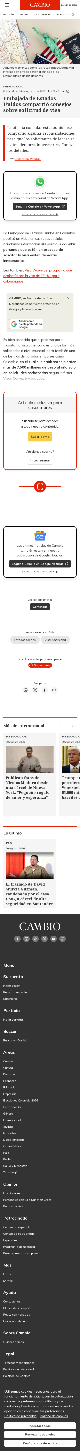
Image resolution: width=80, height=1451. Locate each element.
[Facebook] (17, 939)
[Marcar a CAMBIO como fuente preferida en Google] (40, 324)
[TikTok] (35, 939)
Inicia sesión (40, 460)
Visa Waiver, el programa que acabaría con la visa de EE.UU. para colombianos (37, 275)
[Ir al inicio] (40, 5)
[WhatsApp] (62, 939)
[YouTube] (53, 939)
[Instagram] (26, 939)
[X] (44, 939)
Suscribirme (40, 437)
